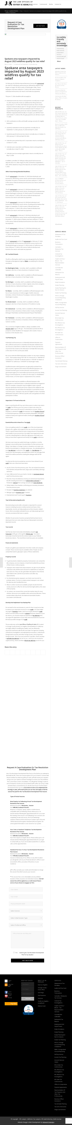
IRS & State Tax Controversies (59, 319)
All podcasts (58, 224)
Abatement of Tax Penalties (60, 235)
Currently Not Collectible (59, 268)
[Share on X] (12, 652)
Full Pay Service (59, 307)
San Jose (40, 998)
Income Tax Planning (61, 310)
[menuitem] (7, 4)
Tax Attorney (34, 64)
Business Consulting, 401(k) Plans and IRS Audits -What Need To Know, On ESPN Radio (61, 126)
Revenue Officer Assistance (59, 357)
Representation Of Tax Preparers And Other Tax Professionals (60, 350)
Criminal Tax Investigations (59, 255)
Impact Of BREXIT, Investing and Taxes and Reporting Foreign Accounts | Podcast (60, 181)
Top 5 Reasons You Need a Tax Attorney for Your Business (61, 85)
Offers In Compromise (58, 338)
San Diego (41, 992)
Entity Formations (60, 282)
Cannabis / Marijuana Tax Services (59, 249)
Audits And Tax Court (61, 239)
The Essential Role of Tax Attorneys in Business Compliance (60, 79)
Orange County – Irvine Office (42, 988)
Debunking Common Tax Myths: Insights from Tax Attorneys (60, 73)
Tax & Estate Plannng (61, 361)
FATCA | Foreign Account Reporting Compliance (60, 298)
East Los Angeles (42, 985)
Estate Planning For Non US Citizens (60, 289)
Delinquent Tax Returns (59, 273)
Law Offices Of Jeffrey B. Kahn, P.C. (29, 624)
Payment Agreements (58, 343)
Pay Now (14, 1003)
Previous (61, 37)
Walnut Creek (42, 1006)
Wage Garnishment (60, 366)
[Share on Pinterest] (17, 652)
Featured (17, 64)
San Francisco (42, 995)
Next (65, 37)
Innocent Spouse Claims (60, 314)
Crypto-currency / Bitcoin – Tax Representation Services (60, 262)
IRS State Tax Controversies (59, 333)
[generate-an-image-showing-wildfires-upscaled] (25, 45)
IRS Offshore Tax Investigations (60, 324)
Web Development (34, 1122)
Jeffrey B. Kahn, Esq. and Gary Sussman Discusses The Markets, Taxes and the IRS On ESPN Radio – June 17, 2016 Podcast (61, 199)
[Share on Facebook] (7, 652)
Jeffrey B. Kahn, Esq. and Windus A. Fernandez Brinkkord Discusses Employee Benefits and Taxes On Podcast (60, 189)
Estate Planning (59, 285)
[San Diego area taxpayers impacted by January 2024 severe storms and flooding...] (1, 562)
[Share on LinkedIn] (22, 652)
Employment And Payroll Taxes (60, 278)
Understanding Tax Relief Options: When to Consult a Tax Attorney (61, 98)
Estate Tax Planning (60, 293)
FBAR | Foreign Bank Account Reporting (61, 303)
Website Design (22, 1122)
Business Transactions (59, 243)
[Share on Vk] (32, 652)
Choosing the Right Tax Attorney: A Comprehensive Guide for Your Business (61, 91)
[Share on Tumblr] (27, 652)
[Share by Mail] (43, 652)
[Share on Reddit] (38, 652)
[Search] (18, 12)
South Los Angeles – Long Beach (43, 1002)
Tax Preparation (24, 64)
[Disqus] (27, 689)
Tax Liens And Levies (61, 364)
